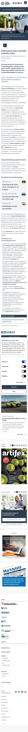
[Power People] (14, 608)
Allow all (14, 387)
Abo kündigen (4, 702)
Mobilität (3, 656)
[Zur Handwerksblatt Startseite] (5, 3)
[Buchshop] (14, 626)
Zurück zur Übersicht (14, 337)
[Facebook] (13, 3)
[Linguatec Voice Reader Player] (5, 45)
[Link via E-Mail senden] (13, 332)
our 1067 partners (11, 343)
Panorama (4, 671)
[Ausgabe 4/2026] (14, 466)
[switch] (24, 366)
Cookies (3, 714)
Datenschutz (4, 708)
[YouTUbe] (19, 3)
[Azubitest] (14, 617)
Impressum (4, 699)
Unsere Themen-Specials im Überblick (14, 524)
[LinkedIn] (16, 3)
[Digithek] (14, 636)
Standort (6, 270)
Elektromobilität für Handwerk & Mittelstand (13, 9)
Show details (19, 382)
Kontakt (3, 705)
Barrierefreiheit (4, 711)
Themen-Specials (5, 682)
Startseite (3, 696)
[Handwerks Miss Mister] (14, 613)
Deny (14, 391)
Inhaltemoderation (5, 717)
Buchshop (3, 720)
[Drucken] (11, 332)
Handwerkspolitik (5, 652)
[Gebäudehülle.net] (14, 604)
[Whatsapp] (8, 332)
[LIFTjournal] (14, 622)
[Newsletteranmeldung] (14, 546)
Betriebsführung (5, 648)
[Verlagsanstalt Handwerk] (14, 631)
